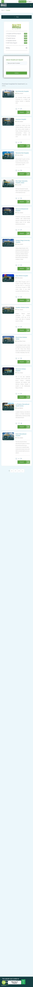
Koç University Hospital (22, 91)
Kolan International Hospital (21, 434)
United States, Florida (21, 341)
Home (2, 10)
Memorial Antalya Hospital (21, 369)
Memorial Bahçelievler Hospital (22, 209)
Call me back (23, 1)
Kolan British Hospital (22, 276)
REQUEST (22, 112)
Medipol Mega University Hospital (23, 241)
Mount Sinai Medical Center (21, 338)
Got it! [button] (23, 981)
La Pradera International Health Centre (22, 405)
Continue (16, 73)
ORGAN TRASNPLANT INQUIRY (14, 60)
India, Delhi (19, 184)
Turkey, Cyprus (20, 278)
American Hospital (21, 119)
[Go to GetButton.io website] (3, 985)
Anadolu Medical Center (22, 307)
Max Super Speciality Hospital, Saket (21, 182)
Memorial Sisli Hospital (22, 153)
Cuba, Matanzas (20, 408)
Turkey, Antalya (20, 372)
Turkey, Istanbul (20, 93)
